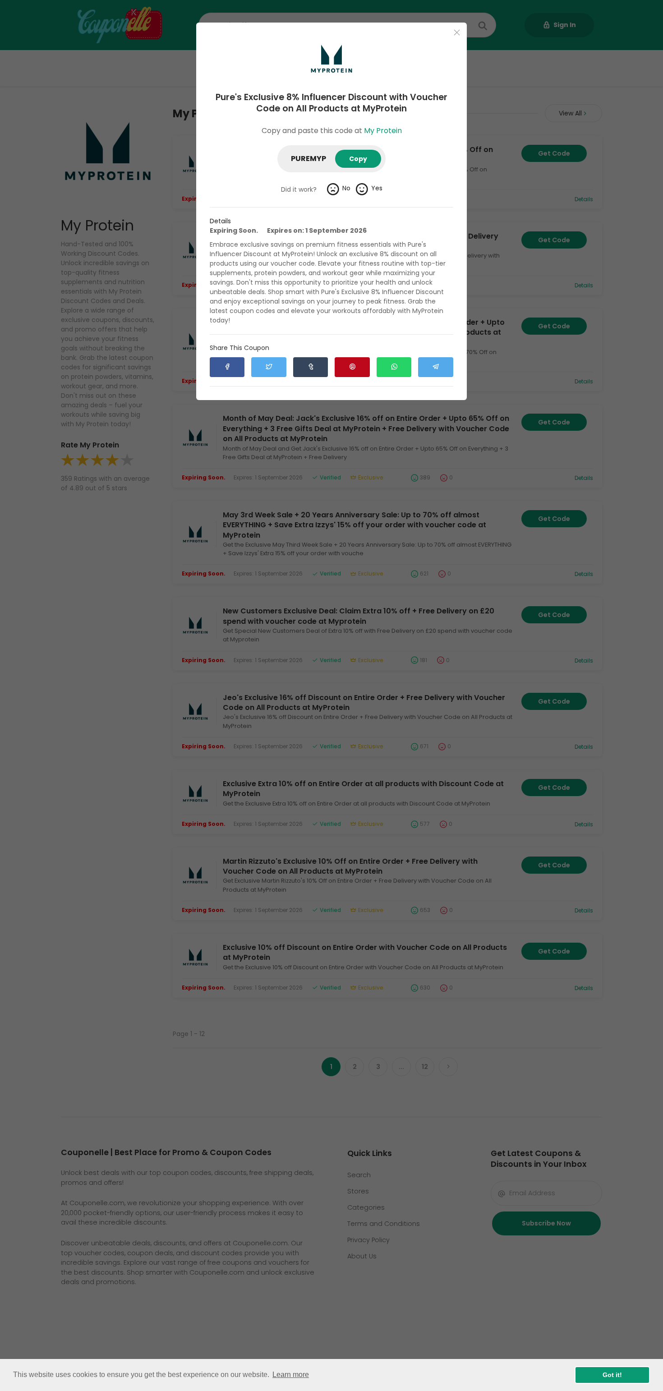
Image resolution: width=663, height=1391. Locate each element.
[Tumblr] (310, 367)
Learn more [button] (290, 1374)
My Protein (383, 130)
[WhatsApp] (394, 367)
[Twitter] (268, 367)
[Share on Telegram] (435, 367)
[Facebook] (227, 367)
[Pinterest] (352, 367)
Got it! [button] (612, 1374)
